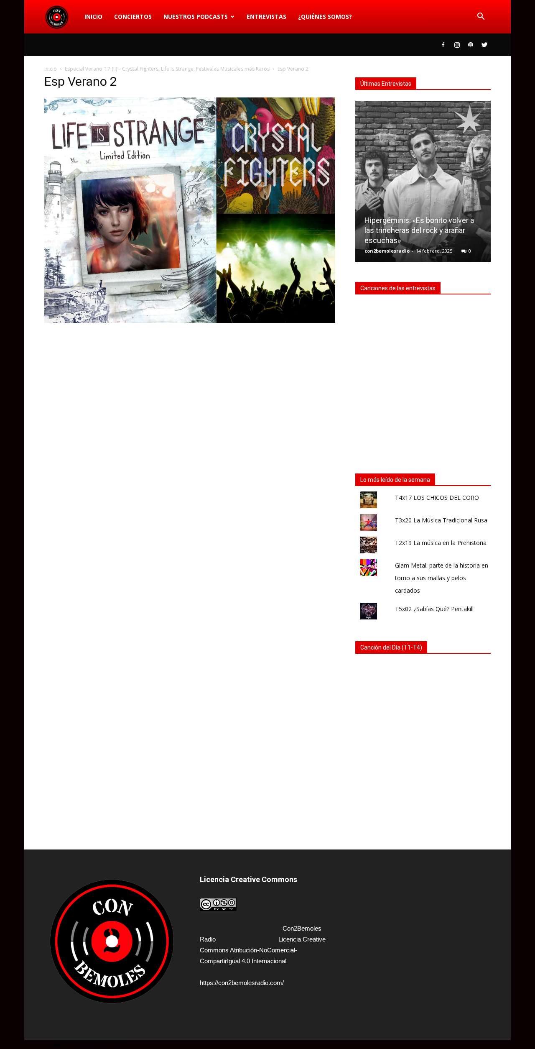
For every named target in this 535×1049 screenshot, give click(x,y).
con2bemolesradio (387, 251)
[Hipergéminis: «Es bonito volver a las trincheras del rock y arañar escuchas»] (423, 184)
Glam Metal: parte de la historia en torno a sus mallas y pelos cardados (441, 577)
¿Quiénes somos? (325, 16)
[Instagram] (457, 44)
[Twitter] (484, 44)
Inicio (93, 16)
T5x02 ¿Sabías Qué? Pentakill (434, 609)
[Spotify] (470, 44)
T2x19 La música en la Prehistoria (441, 543)
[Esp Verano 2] (189, 320)
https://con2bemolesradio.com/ (242, 982)
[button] (481, 17)
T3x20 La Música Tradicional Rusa (441, 520)
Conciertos (133, 16)
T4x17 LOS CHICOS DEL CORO (437, 497)
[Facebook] (443, 44)
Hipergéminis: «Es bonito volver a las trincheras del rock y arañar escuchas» (419, 230)
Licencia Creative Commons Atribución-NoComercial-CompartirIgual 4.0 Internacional (263, 950)
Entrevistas (266, 16)
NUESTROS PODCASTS (195, 16)
